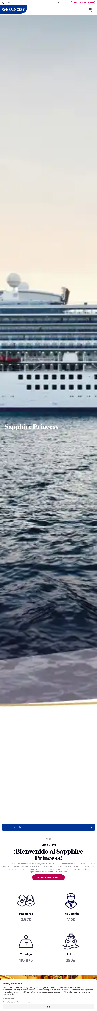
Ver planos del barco (48, 877)
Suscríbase (63, 3)
